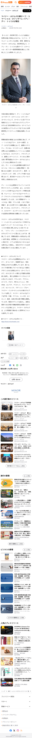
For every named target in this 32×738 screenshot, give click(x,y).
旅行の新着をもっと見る (16, 544)
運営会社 (4, 711)
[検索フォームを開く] (16, 2)
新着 (2, 6)
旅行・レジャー (13, 354)
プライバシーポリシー (9, 722)
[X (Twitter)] (14, 365)
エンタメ (7, 6)
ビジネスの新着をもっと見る (16, 617)
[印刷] (21, 365)
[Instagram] (18, 730)
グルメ (13, 6)
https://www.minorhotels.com (10, 322)
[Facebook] (10, 365)
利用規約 (4, 718)
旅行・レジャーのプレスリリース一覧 (18, 691)
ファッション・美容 (26, 6)
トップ (3, 691)
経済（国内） (24, 358)
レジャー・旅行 (13, 358)
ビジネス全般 (5, 361)
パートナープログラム (9, 714)
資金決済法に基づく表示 (9, 725)
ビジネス (22, 354)
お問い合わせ (16, 379)
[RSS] (21, 730)
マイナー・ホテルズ (7, 26)
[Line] (17, 365)
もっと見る (27, 476)
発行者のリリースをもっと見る (16, 466)
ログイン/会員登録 (25, 2)
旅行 (18, 6)
